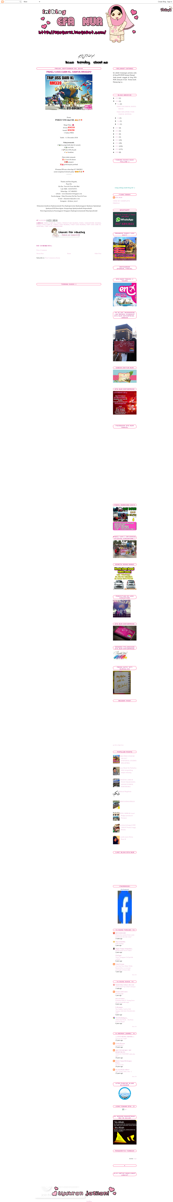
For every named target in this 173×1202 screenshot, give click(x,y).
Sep (118, 104)
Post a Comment (41, 250)
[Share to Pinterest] (56, 220)
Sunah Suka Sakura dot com (124, 985)
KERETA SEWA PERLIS (127, 801)
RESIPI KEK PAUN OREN (123, 950)
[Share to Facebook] (54, 220)
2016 (117, 131)
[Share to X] (52, 220)
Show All (134, 974)
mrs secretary (120, 998)
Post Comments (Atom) (52, 258)
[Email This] (47, 220)
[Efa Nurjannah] (125, 923)
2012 (117, 143)
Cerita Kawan (120, 1043)
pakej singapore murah (90, 223)
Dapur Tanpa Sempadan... (124, 948)
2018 (117, 101)
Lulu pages (119, 1007)
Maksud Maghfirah (125, 791)
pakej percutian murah (67, 223)
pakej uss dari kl (44, 224)
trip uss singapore (54, 226)
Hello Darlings (119, 943)
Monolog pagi (119, 993)
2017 (117, 128)
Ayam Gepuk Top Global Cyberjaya (125, 987)
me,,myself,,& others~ (122, 1069)
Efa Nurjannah (125, 889)
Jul (118, 118)
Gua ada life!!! (119, 1045)
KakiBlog (89, 1201)
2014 (117, 137)
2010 (117, 149)
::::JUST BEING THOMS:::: (124, 1036)
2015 (117, 134)
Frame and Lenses (121, 992)
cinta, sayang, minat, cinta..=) (123, 1071)
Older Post (98, 253)
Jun (118, 121)
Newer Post (40, 253)
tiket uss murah (78, 224)
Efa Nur (118, 197)
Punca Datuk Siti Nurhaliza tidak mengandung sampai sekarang (127, 770)
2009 (117, 152)
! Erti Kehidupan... (121, 1018)
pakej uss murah (61, 224)
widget (135, 1158)
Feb (118, 124)
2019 (117, 98)
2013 (117, 140)
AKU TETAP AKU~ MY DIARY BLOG (123, 1051)
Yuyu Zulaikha (120, 942)
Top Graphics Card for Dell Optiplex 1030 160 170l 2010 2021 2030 (125, 1011)
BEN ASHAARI (120, 933)
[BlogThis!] (50, 220)
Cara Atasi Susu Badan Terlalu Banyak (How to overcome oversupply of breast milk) (123, 968)
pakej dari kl (50, 223)
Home (69, 253)
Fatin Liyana (119, 964)
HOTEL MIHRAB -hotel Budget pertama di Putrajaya (127, 815)
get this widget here (118, 745)
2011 (117, 146)
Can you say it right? (121, 1038)
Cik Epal (118, 955)
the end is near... (119, 1065)
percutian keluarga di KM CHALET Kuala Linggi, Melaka (127, 827)
